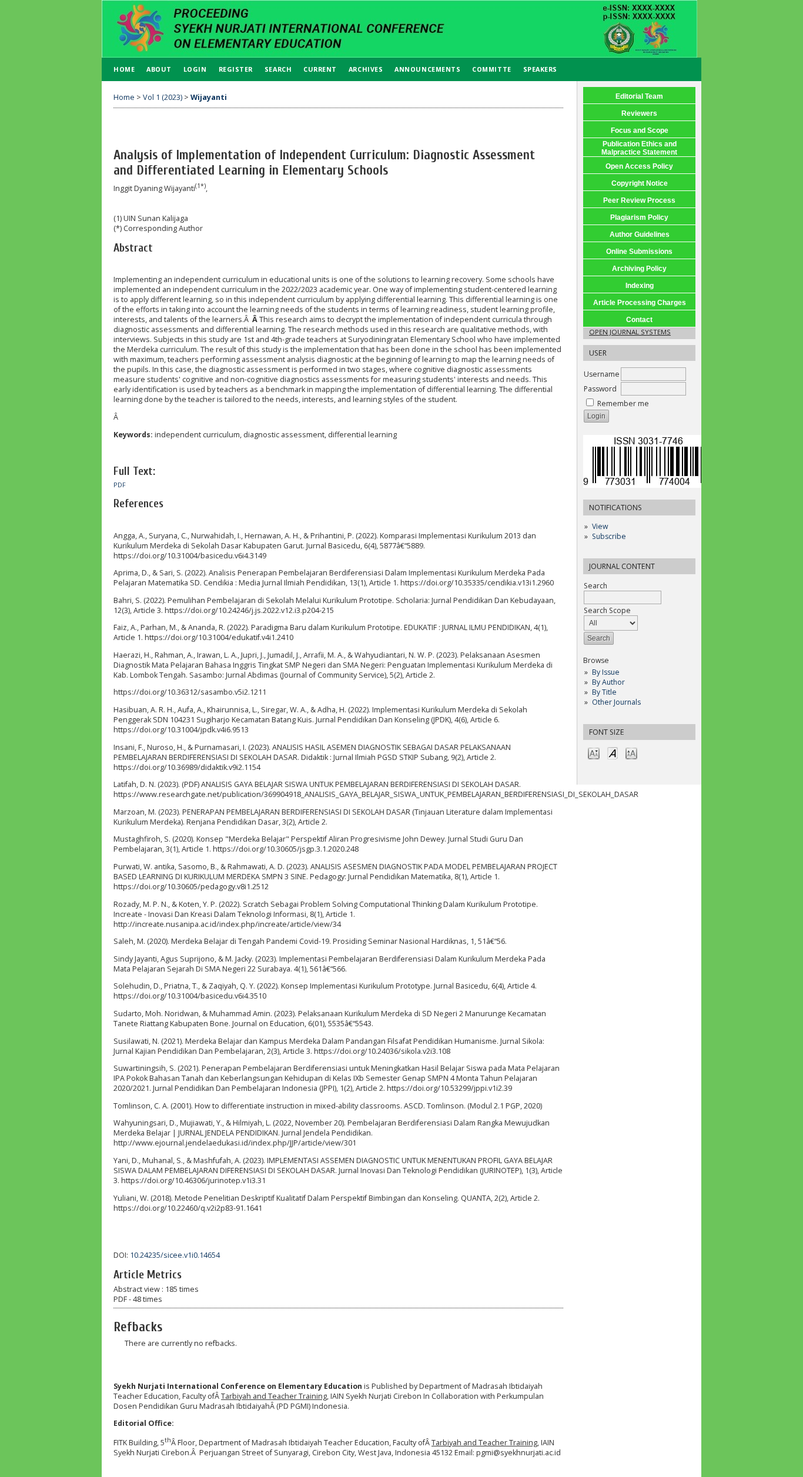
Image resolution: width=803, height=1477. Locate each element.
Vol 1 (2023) (162, 97)
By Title (604, 692)
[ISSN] (643, 485)
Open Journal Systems (630, 331)
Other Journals (616, 702)
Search (278, 69)
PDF (119, 485)
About (159, 69)
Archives (366, 69)
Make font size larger (631, 752)
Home (124, 69)
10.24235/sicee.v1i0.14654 (175, 1255)
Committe (491, 69)
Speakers (540, 69)
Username (602, 374)
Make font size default (612, 752)
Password (600, 389)
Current (320, 69)
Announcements (427, 69)
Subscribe (609, 536)
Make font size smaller (594, 752)
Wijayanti (208, 97)
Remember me (623, 403)
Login (195, 69)
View (600, 526)
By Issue (606, 672)
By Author (608, 682)
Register (236, 69)
